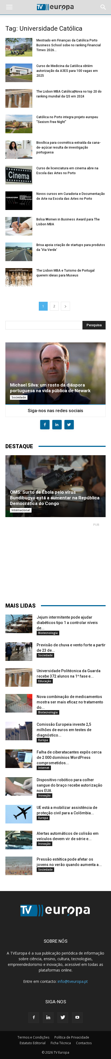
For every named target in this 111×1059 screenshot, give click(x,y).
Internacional (21, 510)
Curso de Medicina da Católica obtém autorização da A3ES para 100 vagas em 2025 (67, 71)
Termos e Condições (33, 1037)
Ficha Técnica (61, 1043)
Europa (43, 740)
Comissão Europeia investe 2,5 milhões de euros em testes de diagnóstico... (64, 729)
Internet (43, 768)
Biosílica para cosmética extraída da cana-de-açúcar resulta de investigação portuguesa (68, 147)
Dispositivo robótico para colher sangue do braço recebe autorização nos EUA (69, 785)
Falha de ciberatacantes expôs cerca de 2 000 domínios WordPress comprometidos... (69, 757)
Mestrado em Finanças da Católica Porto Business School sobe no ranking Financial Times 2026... (68, 45)
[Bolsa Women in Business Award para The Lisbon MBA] (18, 226)
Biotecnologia (48, 633)
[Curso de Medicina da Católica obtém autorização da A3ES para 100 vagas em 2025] (18, 73)
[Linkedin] (48, 1017)
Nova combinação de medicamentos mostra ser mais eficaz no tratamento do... (70, 702)
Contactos (84, 1043)
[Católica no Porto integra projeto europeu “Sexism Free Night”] (18, 124)
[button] (103, 7)
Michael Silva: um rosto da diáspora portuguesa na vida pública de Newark (50, 387)
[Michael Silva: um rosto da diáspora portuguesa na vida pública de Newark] (55, 373)
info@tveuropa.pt (73, 981)
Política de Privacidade (71, 1037)
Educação (44, 681)
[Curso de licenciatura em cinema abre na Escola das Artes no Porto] (18, 175)
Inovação (44, 795)
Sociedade (19, 397)
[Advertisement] (55, 560)
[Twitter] (62, 1017)
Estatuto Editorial (33, 1043)
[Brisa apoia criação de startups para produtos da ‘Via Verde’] (18, 252)
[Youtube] (77, 1017)
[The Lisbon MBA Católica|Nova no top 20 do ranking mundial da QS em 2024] (18, 98)
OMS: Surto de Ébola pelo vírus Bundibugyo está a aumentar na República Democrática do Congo (54, 497)
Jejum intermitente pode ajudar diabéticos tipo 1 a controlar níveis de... (67, 622)
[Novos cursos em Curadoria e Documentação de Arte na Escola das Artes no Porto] (18, 200)
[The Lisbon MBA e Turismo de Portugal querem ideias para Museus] (18, 277)
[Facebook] (33, 1017)
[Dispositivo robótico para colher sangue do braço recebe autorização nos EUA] (18, 786)
